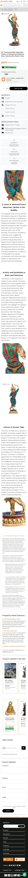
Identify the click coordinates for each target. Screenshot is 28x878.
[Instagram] (15, 865)
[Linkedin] (17, 865)
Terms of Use (17, 806)
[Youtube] (20, 865)
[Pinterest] (13, 865)
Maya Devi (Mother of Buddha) (7, 10)
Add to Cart (18, 88)
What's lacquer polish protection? (12, 81)
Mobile (4, 797)
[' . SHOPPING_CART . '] (24, 1)
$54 (6, 74)
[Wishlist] (21, 1)
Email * (4, 787)
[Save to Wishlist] (3, 58)
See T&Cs (17, 145)
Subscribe (21, 826)
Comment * (5, 765)
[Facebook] (9, 865)
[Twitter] (11, 865)
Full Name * (5, 778)
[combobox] (13, 5)
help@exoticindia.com (7, 652)
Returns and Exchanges (12, 128)
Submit (8, 810)
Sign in (18, 1)
